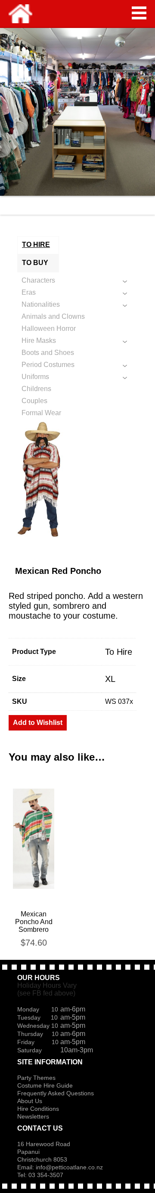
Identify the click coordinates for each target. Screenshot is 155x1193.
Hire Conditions (38, 1108)
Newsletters (33, 1116)
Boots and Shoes (48, 352)
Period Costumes (48, 364)
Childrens (36, 388)
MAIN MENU (139, 12)
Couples (34, 400)
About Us (29, 1100)
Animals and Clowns (53, 316)
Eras (29, 292)
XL (110, 679)
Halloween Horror (49, 328)
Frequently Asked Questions (55, 1093)
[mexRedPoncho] (77, 481)
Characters (38, 280)
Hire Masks (39, 340)
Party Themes (36, 1077)
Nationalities (41, 304)
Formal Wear (41, 412)
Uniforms (35, 376)
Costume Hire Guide (45, 1085)
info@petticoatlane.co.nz (70, 1167)
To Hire (118, 652)
